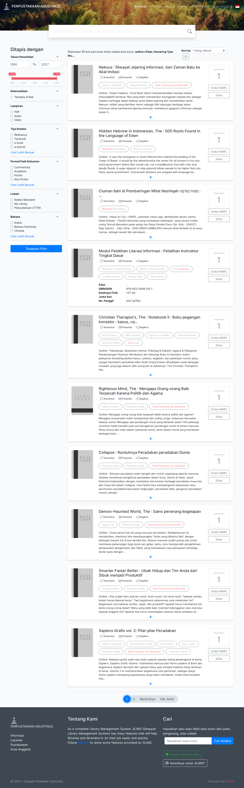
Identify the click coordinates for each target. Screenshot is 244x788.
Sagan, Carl (108, 524)
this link (83, 742)
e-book (18, 142)
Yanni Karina (157, 276)
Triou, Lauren (189, 643)
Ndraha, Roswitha (187, 335)
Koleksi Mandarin (24, 199)
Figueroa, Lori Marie (159, 335)
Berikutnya (147, 699)
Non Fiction (21, 179)
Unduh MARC (219, 87)
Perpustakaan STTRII (27, 207)
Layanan (16, 740)
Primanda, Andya (135, 406)
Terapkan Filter (36, 249)
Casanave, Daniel (178, 651)
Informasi (156, 6)
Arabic (18, 222)
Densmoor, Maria (111, 342)
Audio (17, 115)
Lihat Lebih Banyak (22, 152)
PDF (16, 111)
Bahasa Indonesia (25, 226)
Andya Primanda (138, 85)
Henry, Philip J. (109, 335)
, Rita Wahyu (113, 148)
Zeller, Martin (167, 643)
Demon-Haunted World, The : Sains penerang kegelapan (150, 511)
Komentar (109, 77)
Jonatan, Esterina (111, 276)
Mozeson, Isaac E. (142, 148)
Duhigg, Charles (110, 588)
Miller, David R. (133, 335)
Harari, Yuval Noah (112, 85)
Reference (20, 134)
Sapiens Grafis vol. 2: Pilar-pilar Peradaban (137, 630)
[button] (151, 117)
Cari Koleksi (222, 741)
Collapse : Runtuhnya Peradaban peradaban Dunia (144, 452)
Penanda (127, 77)
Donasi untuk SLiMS (184, 754)
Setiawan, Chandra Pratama (117, 268)
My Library (21, 203)
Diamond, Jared (110, 465)
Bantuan (183, 6)
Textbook (20, 138)
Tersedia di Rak (24, 97)
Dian (181, 268)
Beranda (140, 6)
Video (17, 119)
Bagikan (143, 77)
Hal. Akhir (167, 699)
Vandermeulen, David (141, 643)
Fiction (18, 175)
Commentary (22, 167)
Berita (170, 6)
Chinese (19, 230)
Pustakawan (200, 6)
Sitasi (219, 95)
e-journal (19, 146)
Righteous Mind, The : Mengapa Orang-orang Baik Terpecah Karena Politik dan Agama (144, 391)
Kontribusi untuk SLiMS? (187, 763)
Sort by (186, 50)
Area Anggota (222, 6)
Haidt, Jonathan (110, 406)
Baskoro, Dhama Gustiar (152, 268)
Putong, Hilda (135, 276)
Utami (133, 342)
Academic (20, 171)
